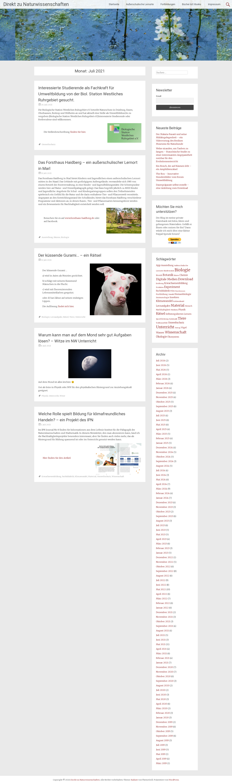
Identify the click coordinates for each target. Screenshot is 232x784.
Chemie (183, 275)
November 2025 (164, 397)
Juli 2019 (160, 745)
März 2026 (161, 379)
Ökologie (161, 336)
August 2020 (162, 685)
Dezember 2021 (164, 612)
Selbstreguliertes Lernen (178, 314)
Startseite (114, 4)
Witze (62, 396)
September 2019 (164, 735)
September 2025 (164, 406)
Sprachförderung (162, 319)
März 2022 (161, 598)
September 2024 (164, 461)
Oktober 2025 (163, 401)
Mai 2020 (161, 699)
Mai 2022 (161, 589)
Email (158, 96)
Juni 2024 (161, 475)
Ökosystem (173, 337)
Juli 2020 (160, 690)
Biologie (65, 237)
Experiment (172, 287)
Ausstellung (47, 237)
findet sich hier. (66, 306)
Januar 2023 (162, 552)
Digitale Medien (166, 279)
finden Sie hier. (78, 132)
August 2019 (162, 740)
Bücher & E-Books (191, 4)
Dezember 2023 (164, 502)
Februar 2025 (163, 438)
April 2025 (161, 429)
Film (172, 291)
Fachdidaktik (68, 476)
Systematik (173, 319)
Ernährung (160, 283)
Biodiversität (169, 271)
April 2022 (161, 594)
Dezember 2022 (164, 557)
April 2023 (161, 539)
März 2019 (161, 763)
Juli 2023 (160, 525)
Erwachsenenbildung (51, 476)
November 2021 (164, 616)
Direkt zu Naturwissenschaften (36, 4)
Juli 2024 (160, 470)
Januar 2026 (162, 388)
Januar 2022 (162, 607)
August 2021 (162, 630)
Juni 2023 (161, 530)
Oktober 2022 (163, 566)
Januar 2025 (162, 443)
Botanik (168, 275)
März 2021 (161, 653)
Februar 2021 (162, 658)
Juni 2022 (161, 584)
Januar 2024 (162, 498)
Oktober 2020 (163, 676)
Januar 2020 (162, 717)
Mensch (188, 306)
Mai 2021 (160, 644)
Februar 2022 (163, 603)
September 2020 (164, 681)
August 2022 (162, 575)
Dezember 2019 (164, 722)
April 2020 (161, 703)
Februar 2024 (163, 493)
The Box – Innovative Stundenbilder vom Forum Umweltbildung (170, 177)
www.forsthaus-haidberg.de (79, 218)
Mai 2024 (161, 479)
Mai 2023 (160, 534)
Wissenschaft (118, 476)
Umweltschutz (48, 144)
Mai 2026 (161, 369)
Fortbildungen (168, 4)
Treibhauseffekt (162, 323)
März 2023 (161, 543)
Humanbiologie (183, 294)
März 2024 (161, 488)
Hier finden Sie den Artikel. (57, 458)
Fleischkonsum (180, 291)
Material (92, 476)
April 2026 (161, 374)
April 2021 (161, 649)
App (158, 265)
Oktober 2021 (163, 621)
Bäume (57, 237)
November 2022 (164, 562)
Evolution (160, 287)
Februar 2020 (163, 713)
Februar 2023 (162, 548)
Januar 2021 (162, 662)
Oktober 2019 (163, 731)
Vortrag (177, 328)
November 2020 (164, 671)
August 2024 (162, 465)
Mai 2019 (160, 754)
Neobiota (174, 310)
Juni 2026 (161, 365)
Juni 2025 (161, 420)
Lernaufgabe (56, 317)
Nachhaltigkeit (163, 309)
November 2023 (164, 507)
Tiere (72, 317)
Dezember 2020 (164, 667)
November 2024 (164, 452)
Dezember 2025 (164, 392)
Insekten (174, 297)
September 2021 (164, 626)
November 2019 (164, 726)
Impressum (214, 4)
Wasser (160, 332)
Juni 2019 (161, 749)
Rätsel (66, 317)
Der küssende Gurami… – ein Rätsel (69, 255)
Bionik (159, 275)
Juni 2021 (161, 639)
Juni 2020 (161, 694)
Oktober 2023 (163, 511)
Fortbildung (162, 294)
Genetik (171, 294)
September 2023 (164, 516)
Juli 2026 (160, 360)
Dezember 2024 (164, 447)
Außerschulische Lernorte (140, 4)
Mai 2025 (161, 424)
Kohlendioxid (178, 301)
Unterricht (80, 317)
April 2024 (161, 484)
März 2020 (161, 708)
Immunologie (162, 297)
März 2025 (161, 433)
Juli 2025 (160, 415)
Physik (45, 396)
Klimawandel (81, 476)
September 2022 (164, 571)
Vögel (184, 327)
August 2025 (162, 411)
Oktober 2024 (163, 456)
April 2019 (161, 758)
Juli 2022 (160, 580)
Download (185, 279)
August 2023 (162, 520)
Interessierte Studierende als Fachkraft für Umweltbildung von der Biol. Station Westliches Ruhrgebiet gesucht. (80, 93)
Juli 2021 (160, 635)
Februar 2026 (163, 383)
